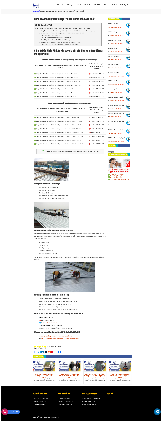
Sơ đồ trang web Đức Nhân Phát (120, 179)
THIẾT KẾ (78, 5)
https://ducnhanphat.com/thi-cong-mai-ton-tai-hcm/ (56, 336)
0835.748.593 (113, 43)
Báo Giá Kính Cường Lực (65, 404)
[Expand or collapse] (100, 25)
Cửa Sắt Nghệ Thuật (89, 401)
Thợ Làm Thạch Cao (64, 398)
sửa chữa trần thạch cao (41, 398)
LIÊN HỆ (114, 5)
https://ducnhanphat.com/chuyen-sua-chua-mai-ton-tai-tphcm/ (60, 339)
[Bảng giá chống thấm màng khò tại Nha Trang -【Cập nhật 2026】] (95, 366)
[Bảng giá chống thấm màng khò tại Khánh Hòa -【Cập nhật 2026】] (69, 366)
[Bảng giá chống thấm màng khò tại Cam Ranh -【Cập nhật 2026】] (120, 366)
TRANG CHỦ (60, 5)
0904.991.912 (113, 68)
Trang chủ (36, 11)
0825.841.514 (113, 84)
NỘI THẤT (87, 5)
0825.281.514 (113, 51)
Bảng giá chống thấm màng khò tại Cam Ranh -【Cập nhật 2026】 (120, 376)
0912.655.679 (113, 108)
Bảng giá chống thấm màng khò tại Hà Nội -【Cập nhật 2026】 (44, 376)
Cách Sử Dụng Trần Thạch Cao (92, 398)
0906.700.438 (113, 27)
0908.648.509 (113, 76)
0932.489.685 (113, 141)
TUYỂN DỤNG (124, 5)
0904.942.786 (113, 116)
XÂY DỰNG (97, 5)
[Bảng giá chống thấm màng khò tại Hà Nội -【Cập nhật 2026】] (44, 366)
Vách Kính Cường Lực (40, 401)
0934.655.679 (113, 125)
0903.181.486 (113, 100)
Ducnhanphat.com (52, 323)
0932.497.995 (113, 92)
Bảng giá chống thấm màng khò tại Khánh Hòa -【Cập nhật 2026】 (69, 376)
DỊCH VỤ (69, 5)
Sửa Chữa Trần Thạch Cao (66, 401)
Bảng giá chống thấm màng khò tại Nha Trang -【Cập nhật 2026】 (95, 376)
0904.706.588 (113, 35)
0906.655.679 (113, 133)
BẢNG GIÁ (106, 5)
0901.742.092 (113, 60)
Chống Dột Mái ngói (39, 404)
